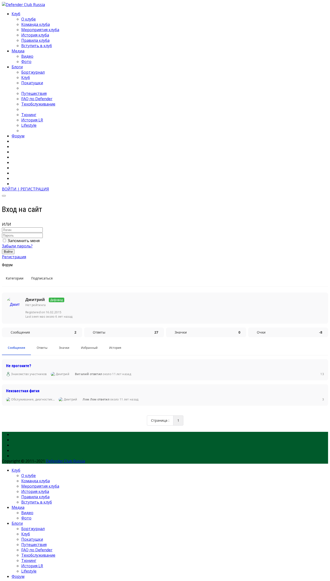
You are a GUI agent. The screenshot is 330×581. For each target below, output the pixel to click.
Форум (18, 136)
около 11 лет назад (117, 374)
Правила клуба (35, 40)
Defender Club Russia (65, 461)
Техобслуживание (38, 104)
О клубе (28, 19)
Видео (27, 56)
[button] (25, 189)
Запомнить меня (24, 240)
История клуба (35, 35)
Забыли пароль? (17, 246)
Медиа (18, 51)
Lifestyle (28, 125)
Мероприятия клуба (40, 29)
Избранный (89, 348)
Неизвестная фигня (22, 391)
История (115, 348)
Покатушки (32, 82)
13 (321, 374)
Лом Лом (89, 399)
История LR (32, 120)
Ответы (42, 348)
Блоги (17, 67)
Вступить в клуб (36, 45)
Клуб (16, 13)
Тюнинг (28, 114)
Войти (8, 251)
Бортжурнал (33, 72)
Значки (64, 348)
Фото (26, 61)
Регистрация (14, 256)
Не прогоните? (18, 365)
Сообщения (16, 348)
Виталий (82, 374)
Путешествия (34, 93)
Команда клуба (35, 24)
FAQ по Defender (36, 98)
